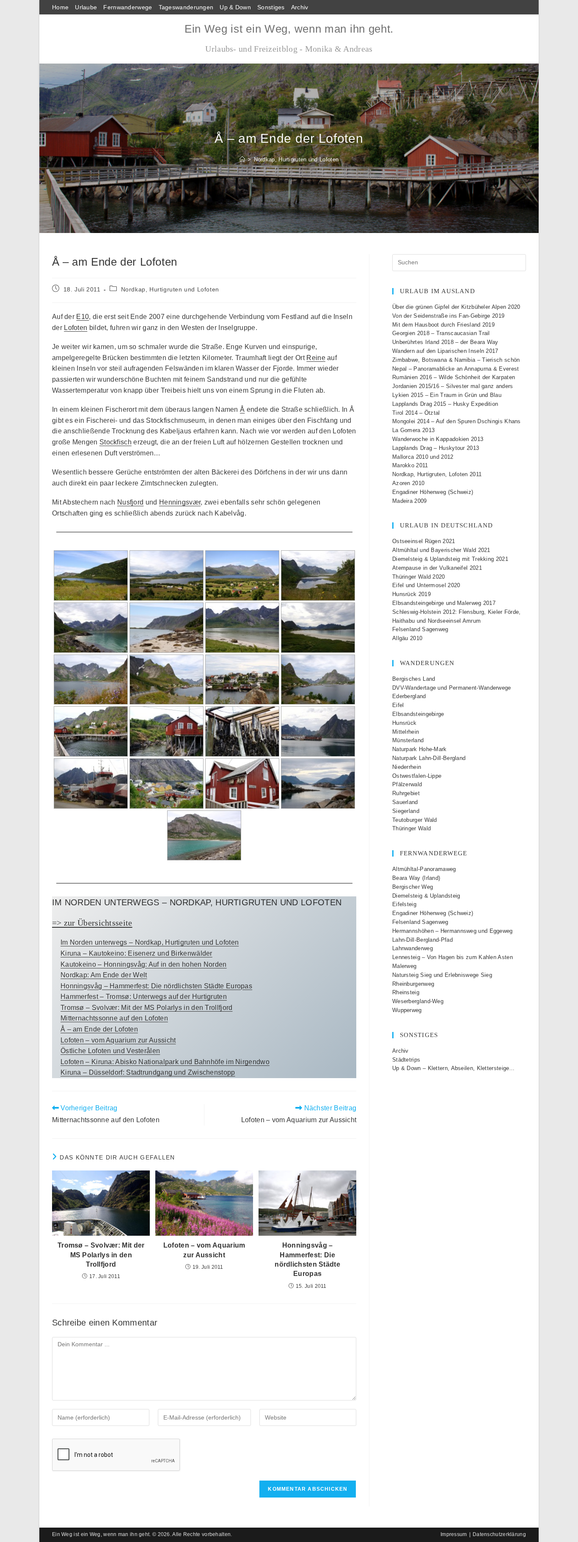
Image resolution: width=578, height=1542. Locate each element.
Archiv (299, 7)
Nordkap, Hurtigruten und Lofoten (296, 159)
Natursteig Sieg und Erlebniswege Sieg (442, 975)
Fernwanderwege (127, 7)
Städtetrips (406, 1060)
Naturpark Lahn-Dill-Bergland (428, 758)
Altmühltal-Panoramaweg (424, 869)
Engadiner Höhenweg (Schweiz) (432, 492)
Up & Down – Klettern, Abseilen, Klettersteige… (453, 1068)
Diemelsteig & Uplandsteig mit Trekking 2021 (450, 559)
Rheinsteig (405, 992)
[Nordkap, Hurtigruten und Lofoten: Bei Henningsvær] (318, 783)
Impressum (453, 1534)
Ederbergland (409, 696)
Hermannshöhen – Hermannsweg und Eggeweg (452, 931)
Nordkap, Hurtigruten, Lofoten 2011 (437, 474)
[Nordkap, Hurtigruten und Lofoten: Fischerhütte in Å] (166, 731)
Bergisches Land (413, 679)
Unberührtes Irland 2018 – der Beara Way (445, 342)
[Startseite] (242, 159)
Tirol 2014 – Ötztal (416, 413)
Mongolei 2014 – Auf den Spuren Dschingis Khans (456, 421)
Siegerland (405, 811)
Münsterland (408, 740)
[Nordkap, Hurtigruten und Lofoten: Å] (91, 731)
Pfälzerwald (407, 784)
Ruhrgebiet (406, 793)
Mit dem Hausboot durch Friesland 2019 (443, 325)
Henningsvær (180, 502)
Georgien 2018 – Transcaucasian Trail (441, 333)
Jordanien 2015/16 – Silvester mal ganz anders (452, 386)
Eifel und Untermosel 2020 (426, 585)
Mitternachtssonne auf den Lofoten (114, 1018)
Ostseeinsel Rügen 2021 (423, 541)
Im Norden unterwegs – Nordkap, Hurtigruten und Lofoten (150, 942)
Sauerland (405, 802)
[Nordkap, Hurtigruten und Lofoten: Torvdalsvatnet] (91, 575)
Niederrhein (406, 767)
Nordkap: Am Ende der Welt (104, 975)
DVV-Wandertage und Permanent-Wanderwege (451, 688)
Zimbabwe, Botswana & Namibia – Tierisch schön (456, 360)
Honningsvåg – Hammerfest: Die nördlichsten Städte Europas (156, 986)
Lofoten (75, 327)
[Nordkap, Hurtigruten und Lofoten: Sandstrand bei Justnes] (318, 627)
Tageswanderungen (186, 7)
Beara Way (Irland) (416, 878)
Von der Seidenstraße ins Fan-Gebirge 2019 (448, 316)
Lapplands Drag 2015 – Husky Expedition (445, 404)
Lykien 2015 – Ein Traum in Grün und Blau (446, 395)
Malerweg (404, 966)
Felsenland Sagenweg (420, 629)
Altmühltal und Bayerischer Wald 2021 (441, 550)
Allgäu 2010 (407, 638)
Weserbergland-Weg (417, 1001)
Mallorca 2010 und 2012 (423, 457)
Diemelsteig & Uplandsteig (426, 896)
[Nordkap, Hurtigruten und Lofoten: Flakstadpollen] (91, 627)
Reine (315, 357)
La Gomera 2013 (413, 430)
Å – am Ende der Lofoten (99, 1029)
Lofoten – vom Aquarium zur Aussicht (118, 1040)
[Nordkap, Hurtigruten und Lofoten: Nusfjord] (166, 783)
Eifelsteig (404, 904)
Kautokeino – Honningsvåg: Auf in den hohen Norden (144, 964)
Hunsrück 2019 (411, 594)
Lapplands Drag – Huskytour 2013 (435, 448)
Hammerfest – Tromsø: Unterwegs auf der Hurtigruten (144, 996)
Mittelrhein (405, 732)
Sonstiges (271, 7)
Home (60, 7)
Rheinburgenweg (413, 984)
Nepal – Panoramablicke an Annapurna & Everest (455, 369)
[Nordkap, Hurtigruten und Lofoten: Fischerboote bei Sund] (91, 783)
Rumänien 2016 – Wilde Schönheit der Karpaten (453, 377)
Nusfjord (130, 502)
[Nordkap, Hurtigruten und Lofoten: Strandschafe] (166, 627)
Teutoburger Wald (414, 820)
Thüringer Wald (411, 828)
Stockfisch (115, 442)
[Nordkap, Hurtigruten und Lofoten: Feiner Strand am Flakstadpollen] (242, 627)
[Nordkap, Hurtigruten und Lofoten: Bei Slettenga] (166, 575)
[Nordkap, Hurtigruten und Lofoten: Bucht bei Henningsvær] (204, 835)
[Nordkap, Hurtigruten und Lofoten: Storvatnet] (318, 575)
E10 (82, 316)
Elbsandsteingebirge (418, 714)
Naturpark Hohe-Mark (419, 749)
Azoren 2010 (408, 483)
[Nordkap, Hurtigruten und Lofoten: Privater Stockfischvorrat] (242, 783)
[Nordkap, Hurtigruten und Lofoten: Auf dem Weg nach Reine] (91, 680)
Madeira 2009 (409, 501)
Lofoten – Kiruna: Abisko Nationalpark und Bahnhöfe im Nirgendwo (165, 1061)
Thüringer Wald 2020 (418, 577)
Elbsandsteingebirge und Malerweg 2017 (443, 603)
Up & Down (235, 7)
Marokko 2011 (410, 465)
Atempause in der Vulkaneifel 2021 (437, 568)
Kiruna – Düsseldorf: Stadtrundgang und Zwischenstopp (148, 1072)
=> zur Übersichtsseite (92, 922)
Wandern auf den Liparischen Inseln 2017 (445, 351)
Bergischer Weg (412, 887)
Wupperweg (407, 1010)
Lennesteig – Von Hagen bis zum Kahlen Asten (452, 957)
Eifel (398, 705)
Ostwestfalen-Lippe (416, 776)
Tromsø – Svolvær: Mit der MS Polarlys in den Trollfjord (147, 1007)
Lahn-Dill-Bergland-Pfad (422, 940)
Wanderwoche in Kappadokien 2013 (437, 439)
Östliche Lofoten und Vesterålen (110, 1050)
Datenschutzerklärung (499, 1534)
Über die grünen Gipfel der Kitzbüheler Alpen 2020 (456, 307)
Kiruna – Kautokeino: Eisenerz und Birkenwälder (136, 953)
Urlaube (86, 7)
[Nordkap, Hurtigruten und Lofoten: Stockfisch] (242, 731)
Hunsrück (404, 723)
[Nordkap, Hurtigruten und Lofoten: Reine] (166, 680)
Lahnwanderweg (412, 948)
